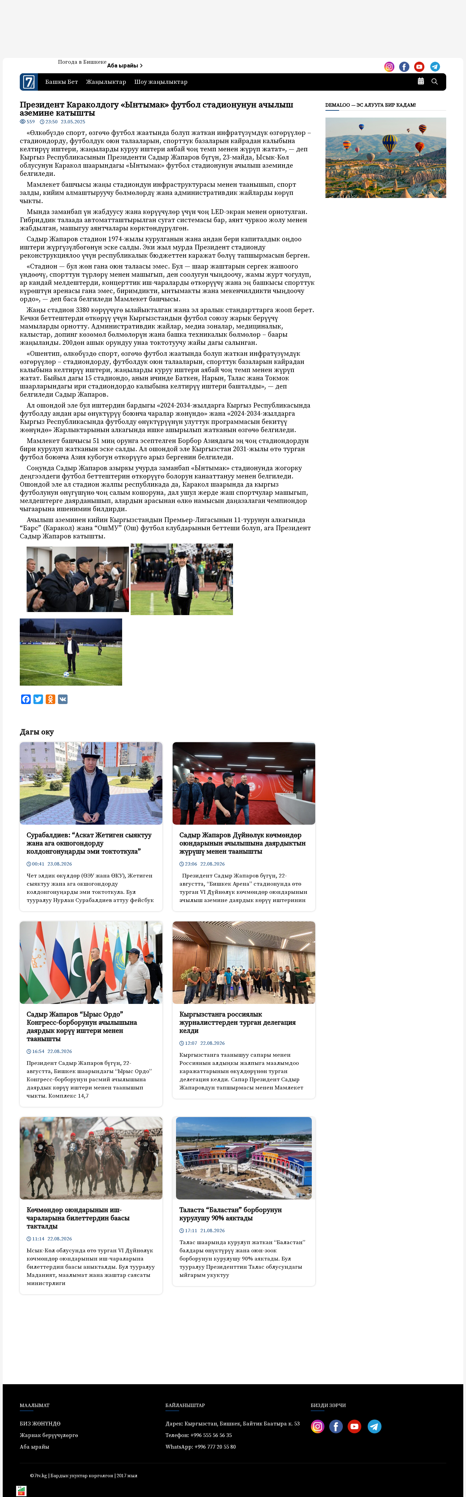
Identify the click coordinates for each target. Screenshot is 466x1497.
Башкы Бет (61, 82)
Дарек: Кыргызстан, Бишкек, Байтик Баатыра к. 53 (232, 1423)
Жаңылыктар (106, 82)
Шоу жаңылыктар (161, 82)
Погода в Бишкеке (82, 62)
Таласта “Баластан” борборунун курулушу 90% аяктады (230, 1214)
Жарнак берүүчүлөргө (49, 1435)
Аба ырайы (123, 65)
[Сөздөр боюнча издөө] (435, 82)
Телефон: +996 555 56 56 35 (198, 1435)
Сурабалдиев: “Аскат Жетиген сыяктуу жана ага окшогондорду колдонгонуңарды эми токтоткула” (89, 843)
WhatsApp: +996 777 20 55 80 (200, 1446)
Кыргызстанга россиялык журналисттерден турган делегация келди (237, 1022)
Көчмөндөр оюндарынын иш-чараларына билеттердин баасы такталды (78, 1218)
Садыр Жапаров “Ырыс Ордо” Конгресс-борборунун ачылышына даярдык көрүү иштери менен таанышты (82, 1026)
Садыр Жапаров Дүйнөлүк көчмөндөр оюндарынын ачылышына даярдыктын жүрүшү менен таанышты (242, 843)
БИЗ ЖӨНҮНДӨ (40, 1423)
